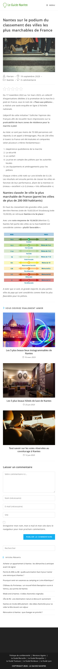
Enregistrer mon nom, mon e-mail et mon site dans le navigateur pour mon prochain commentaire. (28, 527)
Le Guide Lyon (46, 661)
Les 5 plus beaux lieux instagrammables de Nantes (29, 352)
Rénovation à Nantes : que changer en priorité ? (23, 612)
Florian (10, 76)
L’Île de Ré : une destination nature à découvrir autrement (27, 599)
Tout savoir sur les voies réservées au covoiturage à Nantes (29, 450)
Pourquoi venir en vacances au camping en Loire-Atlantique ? (28, 580)
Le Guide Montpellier (36, 658)
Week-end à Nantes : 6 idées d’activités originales (23, 593)
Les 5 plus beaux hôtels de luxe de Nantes (29, 400)
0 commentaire (28, 80)
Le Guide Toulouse (13, 661)
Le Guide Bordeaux (30, 661)
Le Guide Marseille (18, 658)
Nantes (10, 80)
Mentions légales (39, 655)
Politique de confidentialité (20, 655)
